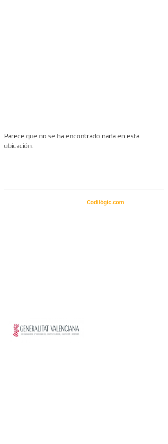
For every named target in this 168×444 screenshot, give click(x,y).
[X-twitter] (118, 171)
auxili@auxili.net (56, 247)
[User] (148, 111)
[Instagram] (50, 171)
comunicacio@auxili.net (120, 275)
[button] (152, 55)
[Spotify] (73, 171)
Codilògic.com (106, 202)
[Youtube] (95, 171)
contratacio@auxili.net (86, 265)
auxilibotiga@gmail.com (68, 237)
